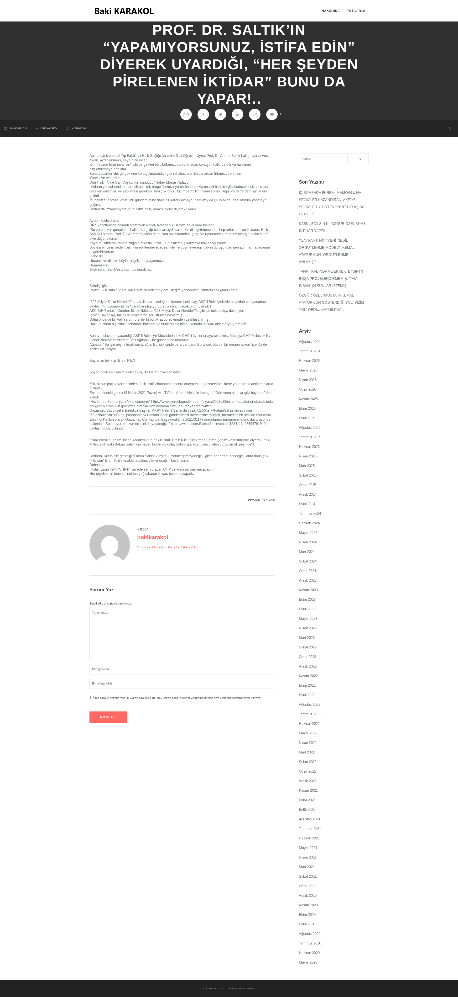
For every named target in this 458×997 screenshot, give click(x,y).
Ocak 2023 (307, 657)
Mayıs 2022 (308, 733)
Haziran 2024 (309, 523)
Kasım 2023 (308, 590)
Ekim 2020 (307, 914)
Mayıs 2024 (308, 532)
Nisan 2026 (308, 380)
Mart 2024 (307, 552)
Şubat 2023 (308, 647)
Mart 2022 (307, 752)
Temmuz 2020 (310, 943)
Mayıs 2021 (308, 848)
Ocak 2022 (307, 771)
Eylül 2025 (307, 418)
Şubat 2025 (308, 475)
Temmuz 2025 (310, 437)
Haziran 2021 (309, 838)
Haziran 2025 (309, 447)
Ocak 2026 (307, 389)
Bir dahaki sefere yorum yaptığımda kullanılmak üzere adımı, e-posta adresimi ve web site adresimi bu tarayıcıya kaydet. (178, 698)
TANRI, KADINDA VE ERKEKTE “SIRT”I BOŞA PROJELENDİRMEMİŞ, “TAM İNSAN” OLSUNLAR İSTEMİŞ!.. (331, 278)
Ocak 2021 (307, 886)
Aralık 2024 (308, 494)
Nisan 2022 (308, 743)
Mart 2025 (307, 466)
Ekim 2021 (307, 800)
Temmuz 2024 (310, 513)
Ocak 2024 (307, 571)
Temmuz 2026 (310, 351)
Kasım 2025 (308, 399)
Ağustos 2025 (309, 427)
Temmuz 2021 (310, 829)
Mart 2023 (307, 638)
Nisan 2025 (308, 456)
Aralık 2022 (308, 666)
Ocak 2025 (307, 485)
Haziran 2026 (309, 361)
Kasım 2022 (308, 676)
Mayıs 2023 (308, 618)
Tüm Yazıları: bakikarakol (167, 547)
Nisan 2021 (308, 857)
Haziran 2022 (309, 723)
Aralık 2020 (308, 895)
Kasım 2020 (308, 905)
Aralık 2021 (308, 781)
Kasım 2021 (308, 790)
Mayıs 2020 (308, 962)
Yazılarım (268, 500)
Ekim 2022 (307, 685)
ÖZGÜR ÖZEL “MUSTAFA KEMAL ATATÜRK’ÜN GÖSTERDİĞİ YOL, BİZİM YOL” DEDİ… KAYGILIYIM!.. (331, 302)
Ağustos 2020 (309, 934)
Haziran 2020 (309, 953)
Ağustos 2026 (309, 341)
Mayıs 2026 (308, 370)
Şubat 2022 (308, 762)
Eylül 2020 (307, 924)
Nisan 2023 (308, 628)
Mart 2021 (307, 867)
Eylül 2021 (307, 809)
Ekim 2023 (307, 599)
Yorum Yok (79, 128)
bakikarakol (49, 128)
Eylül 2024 (307, 504)
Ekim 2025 (307, 408)
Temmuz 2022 (310, 714)
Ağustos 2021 (309, 819)
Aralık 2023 (308, 580)
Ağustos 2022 (309, 704)
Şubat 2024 (308, 561)
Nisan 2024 (308, 542)
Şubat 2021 (308, 876)
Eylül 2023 (307, 609)
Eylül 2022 (307, 695)
